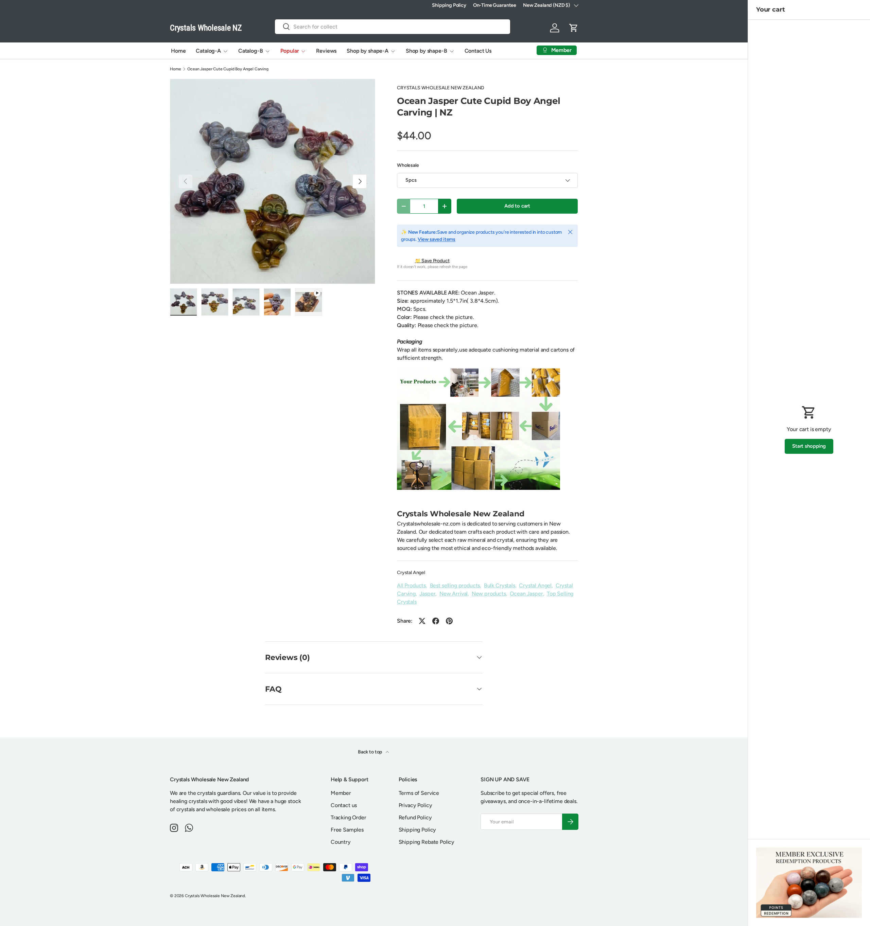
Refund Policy (415, 817)
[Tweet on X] (422, 621)
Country (341, 842)
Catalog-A (208, 51)
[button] (573, 27)
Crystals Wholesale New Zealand (215, 895)
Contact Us (478, 51)
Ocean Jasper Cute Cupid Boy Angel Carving (227, 69)
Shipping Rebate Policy (426, 842)
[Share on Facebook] (435, 621)
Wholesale (408, 165)
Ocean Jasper (526, 593)
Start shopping (809, 446)
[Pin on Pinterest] (449, 621)
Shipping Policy (449, 5)
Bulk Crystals (499, 585)
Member (341, 793)
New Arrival (453, 593)
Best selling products (455, 585)
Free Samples (347, 829)
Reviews (326, 51)
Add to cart (517, 206)
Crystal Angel (411, 572)
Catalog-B (250, 51)
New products (489, 593)
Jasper (427, 593)
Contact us (344, 805)
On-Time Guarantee (494, 5)
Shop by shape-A (367, 51)
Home (178, 51)
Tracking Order (348, 817)
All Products (411, 585)
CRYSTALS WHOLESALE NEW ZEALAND (440, 88)
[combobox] (392, 26)
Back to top (370, 752)
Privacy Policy (415, 805)
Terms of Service (419, 793)
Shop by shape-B (426, 51)
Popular (289, 51)
